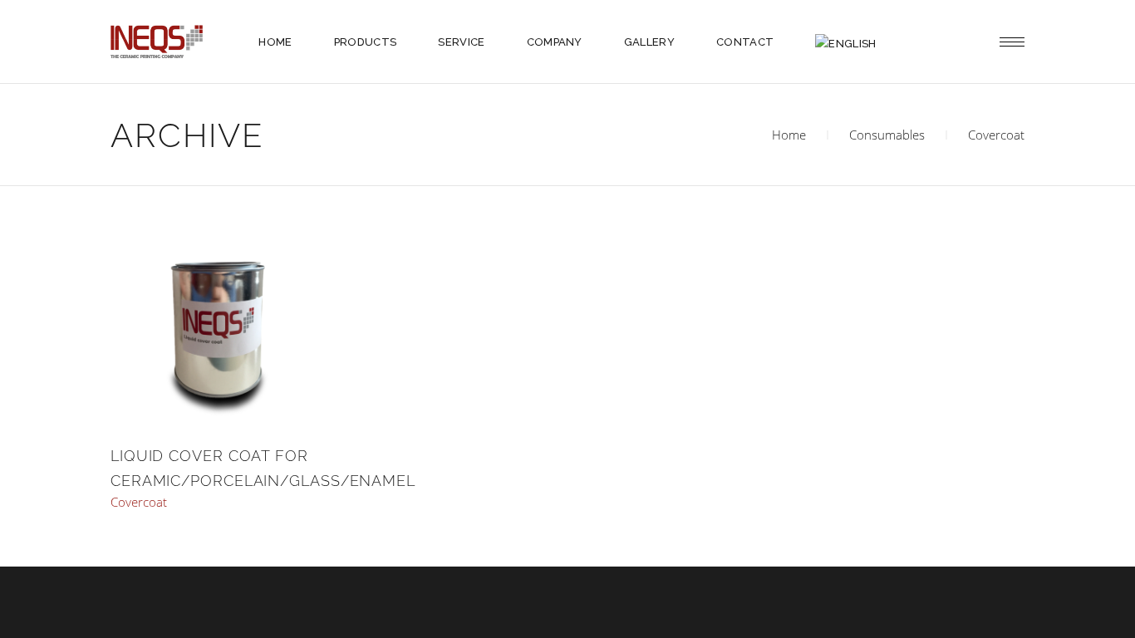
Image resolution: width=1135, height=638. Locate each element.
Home (789, 134)
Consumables (887, 134)
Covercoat (139, 502)
